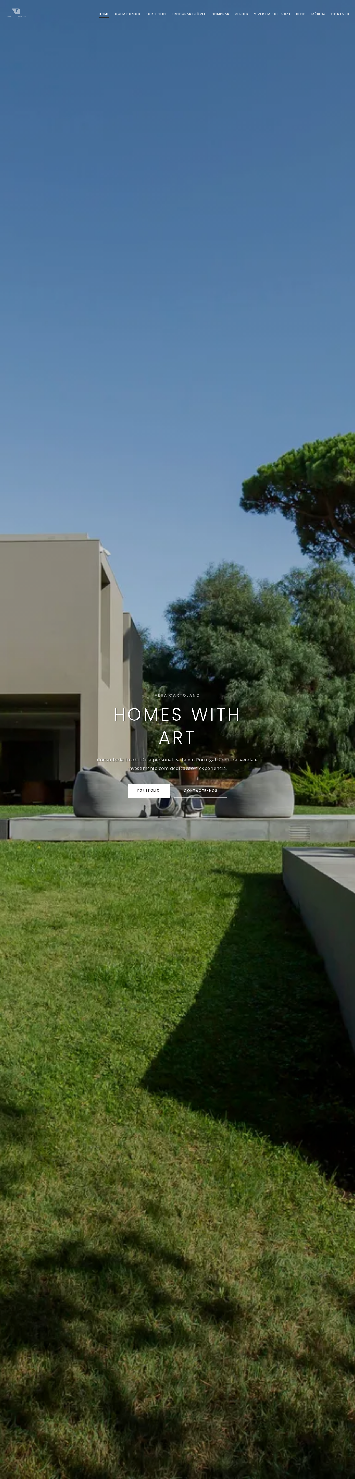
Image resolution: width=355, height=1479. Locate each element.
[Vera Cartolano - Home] (17, 13)
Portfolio (148, 790)
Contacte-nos (201, 790)
